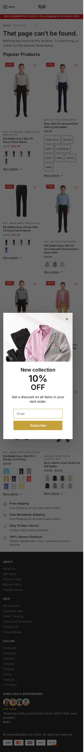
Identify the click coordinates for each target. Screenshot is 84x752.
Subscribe (38, 426)
